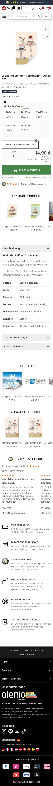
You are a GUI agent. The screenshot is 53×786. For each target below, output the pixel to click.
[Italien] (11, 749)
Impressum (14, 650)
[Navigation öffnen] (4, 16)
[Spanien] (28, 749)
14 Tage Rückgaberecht (25, 542)
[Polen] (37, 749)
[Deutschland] (3, 749)
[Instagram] (4, 731)
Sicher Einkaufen (21, 559)
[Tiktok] (23, 731)
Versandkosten (20, 524)
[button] (26, 48)
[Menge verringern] (5, 156)
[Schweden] (33, 749)
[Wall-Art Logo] (12, 8)
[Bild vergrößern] (46, 35)
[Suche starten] (39, 17)
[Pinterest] (10, 731)
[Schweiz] (24, 749)
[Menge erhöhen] (22, 156)
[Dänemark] (20, 749)
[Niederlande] (16, 749)
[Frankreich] (7, 749)
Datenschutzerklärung (33, 650)
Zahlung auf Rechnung (24, 619)
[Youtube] (17, 731)
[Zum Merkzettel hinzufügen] (46, 29)
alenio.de (6, 704)
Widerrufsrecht (27, 654)
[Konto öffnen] (33, 8)
